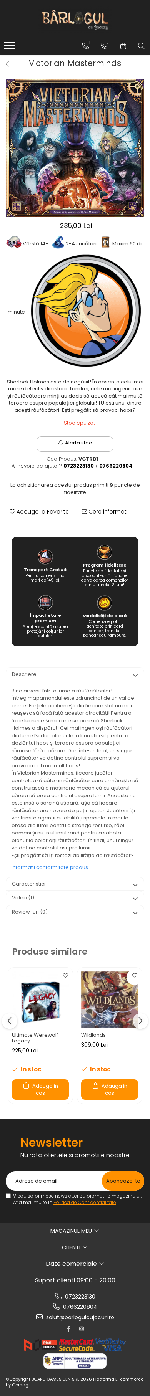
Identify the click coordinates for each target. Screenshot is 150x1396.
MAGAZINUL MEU (71, 1231)
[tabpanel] (75, 148)
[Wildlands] (109, 999)
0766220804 (79, 1307)
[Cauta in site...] (141, 46)
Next (138, 156)
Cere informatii (108, 511)
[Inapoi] (6, 64)
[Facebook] (68, 1329)
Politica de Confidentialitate (84, 1202)
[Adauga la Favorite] (65, 977)
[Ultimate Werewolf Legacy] (40, 999)
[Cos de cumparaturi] (123, 46)
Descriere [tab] (24, 674)
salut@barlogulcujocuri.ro (79, 1317)
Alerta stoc (78, 442)
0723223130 (79, 1296)
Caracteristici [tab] (28, 883)
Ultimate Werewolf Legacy (35, 1038)
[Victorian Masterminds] (75, 148)
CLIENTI (72, 1247)
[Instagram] (81, 1329)
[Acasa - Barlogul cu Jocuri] (75, 19)
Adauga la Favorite (42, 511)
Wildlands (93, 1035)
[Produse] (10, 48)
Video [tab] (23, 897)
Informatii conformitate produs (50, 867)
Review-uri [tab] (30, 911)
